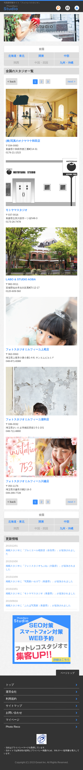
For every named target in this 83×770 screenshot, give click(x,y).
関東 (41, 55)
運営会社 (11, 691)
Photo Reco (13, 726)
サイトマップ (14, 705)
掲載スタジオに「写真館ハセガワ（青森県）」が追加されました (39, 581)
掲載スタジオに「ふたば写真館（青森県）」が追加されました (38, 605)
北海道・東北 (16, 55)
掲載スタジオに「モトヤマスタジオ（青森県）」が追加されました (40, 593)
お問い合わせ (14, 712)
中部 (66, 55)
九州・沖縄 (66, 62)
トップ (10, 684)
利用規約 (11, 698)
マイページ (12, 719)
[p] (58, 8)
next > (71, 81)
